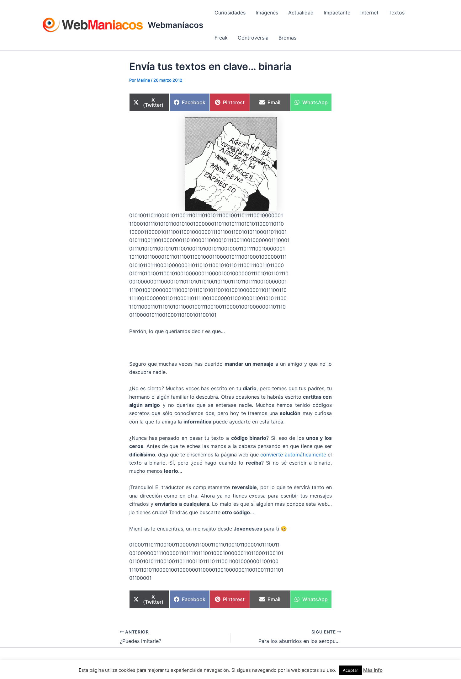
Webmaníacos (175, 25)
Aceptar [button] (350, 670)
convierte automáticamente (293, 454)
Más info (373, 670)
